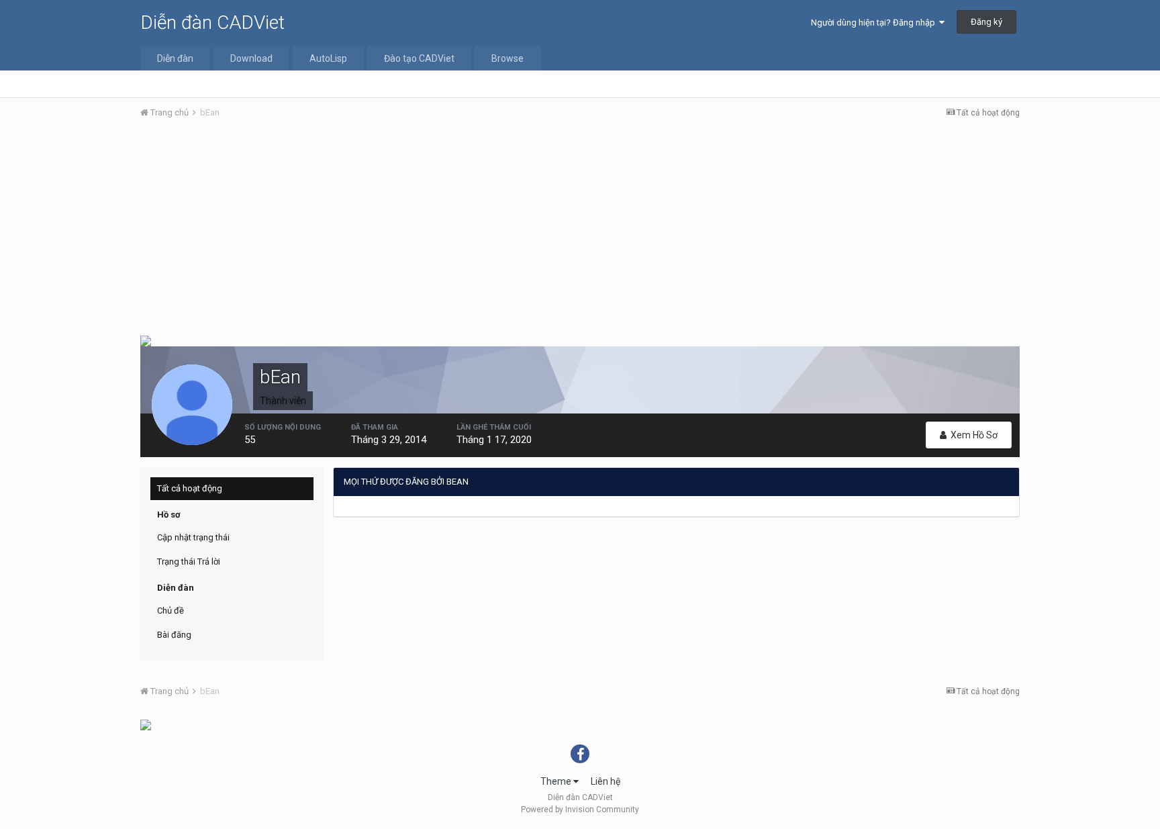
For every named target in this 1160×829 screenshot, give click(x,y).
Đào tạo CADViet (419, 58)
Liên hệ (605, 781)
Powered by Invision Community (580, 809)
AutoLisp (328, 58)
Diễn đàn (175, 58)
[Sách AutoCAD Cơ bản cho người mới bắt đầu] (145, 724)
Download (251, 58)
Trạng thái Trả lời (188, 561)
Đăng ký (986, 22)
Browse (507, 58)
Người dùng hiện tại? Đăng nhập (875, 22)
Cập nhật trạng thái (193, 537)
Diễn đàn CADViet (212, 22)
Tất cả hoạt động (189, 488)
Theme (556, 781)
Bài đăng (174, 635)
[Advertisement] (580, 230)
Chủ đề (170, 610)
